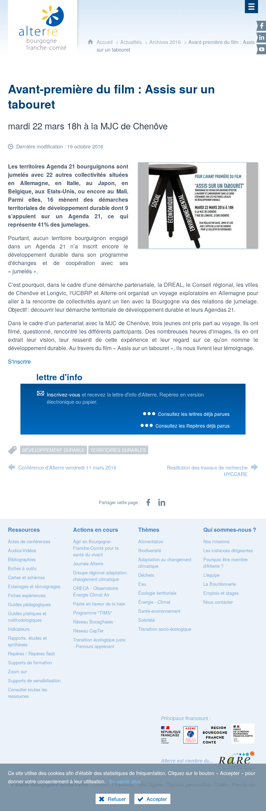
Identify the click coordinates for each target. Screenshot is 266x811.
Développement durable (53, 450)
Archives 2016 (165, 41)
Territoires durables (118, 450)
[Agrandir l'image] (198, 205)
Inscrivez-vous (63, 394)
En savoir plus (124, 781)
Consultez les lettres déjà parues (194, 413)
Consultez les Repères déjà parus (193, 425)
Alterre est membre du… (187, 760)
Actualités (131, 41)
